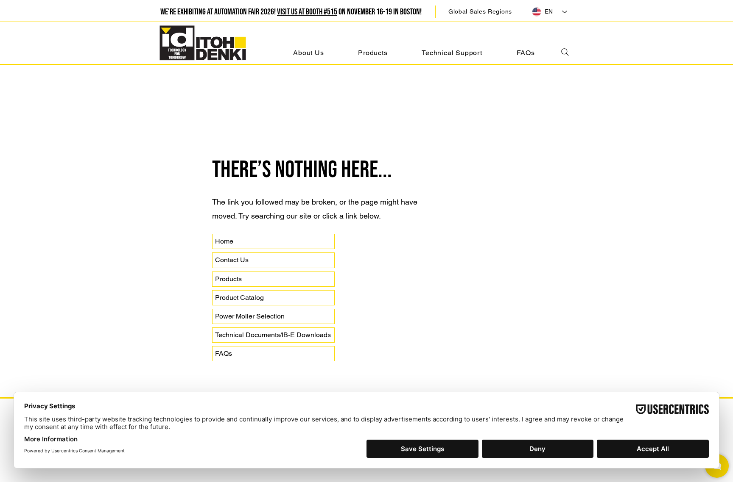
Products (228, 279)
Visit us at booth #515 (307, 12)
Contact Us (232, 260)
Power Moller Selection (250, 316)
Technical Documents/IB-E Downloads (273, 335)
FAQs (223, 353)
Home (224, 241)
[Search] (565, 52)
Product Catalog (239, 298)
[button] (480, 11)
